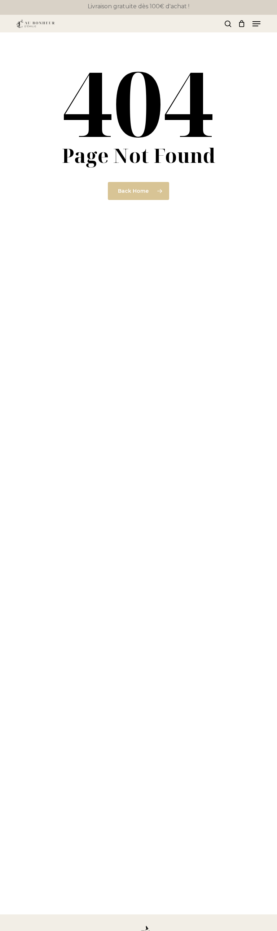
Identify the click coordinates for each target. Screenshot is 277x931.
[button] (256, 23)
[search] (228, 23)
